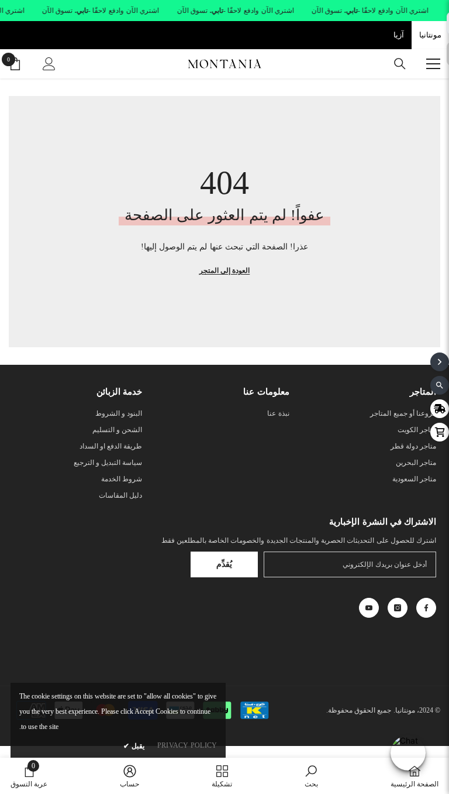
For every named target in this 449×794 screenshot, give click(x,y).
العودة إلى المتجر (224, 270)
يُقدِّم (224, 564)
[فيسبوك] (426, 608)
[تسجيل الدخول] (49, 63)
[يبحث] (400, 64)
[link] (311, 776)
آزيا (398, 34)
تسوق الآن (327, 10)
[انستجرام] (397, 608)
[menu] (433, 64)
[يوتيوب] (369, 608)
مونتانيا (430, 34)
